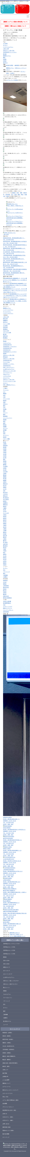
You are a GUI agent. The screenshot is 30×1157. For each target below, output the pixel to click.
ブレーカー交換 (7, 332)
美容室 (4, 419)
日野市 (4, 482)
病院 (4, 411)
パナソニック (6, 571)
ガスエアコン (6, 377)
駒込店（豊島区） (7, 1059)
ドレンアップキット (8, 610)
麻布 (7, 196)
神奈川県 (5, 535)
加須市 (4, 527)
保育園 (4, 430)
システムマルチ (7, 376)
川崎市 (4, 539)
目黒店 (4, 61)
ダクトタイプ (6, 970)
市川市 (4, 556)
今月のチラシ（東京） (8, 1117)
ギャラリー (6, 435)
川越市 (4, 525)
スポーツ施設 (6, 438)
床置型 (5, 990)
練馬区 (4, 464)
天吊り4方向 (6, 963)
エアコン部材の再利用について (17, 936)
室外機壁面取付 (7, 603)
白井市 (4, 561)
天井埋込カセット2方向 (9, 950)
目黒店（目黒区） (7, 1052)
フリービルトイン (7, 372)
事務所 (4, 393)
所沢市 (4, 521)
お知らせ (5, 1113)
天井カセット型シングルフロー (11, 980)
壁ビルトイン (6, 987)
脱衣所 (4, 437)
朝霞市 (4, 523)
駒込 (22, 194)
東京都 (4, 54)
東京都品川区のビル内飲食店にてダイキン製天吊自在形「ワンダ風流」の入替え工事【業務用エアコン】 (15, 301)
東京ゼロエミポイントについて (10, 1090)
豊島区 (4, 475)
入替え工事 (6, 48)
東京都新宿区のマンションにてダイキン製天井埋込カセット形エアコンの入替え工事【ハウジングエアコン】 (15, 295)
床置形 (4, 353)
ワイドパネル (6, 362)
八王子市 (5, 494)
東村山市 (5, 496)
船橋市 (4, 563)
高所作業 (5, 327)
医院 (4, 414)
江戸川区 (5, 471)
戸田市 (4, 514)
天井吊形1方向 (7, 350)
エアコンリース (6, 1086)
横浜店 (4, 594)
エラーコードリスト (8, 1093)
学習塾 (4, 409)
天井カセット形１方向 (8, 355)
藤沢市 (4, 540)
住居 (4, 395)
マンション (6, 390)
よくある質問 (6, 1080)
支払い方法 (5, 1096)
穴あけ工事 (6, 330)
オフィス (5, 428)
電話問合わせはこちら (22, 6)
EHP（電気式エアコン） (9, 384)
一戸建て (5, 388)
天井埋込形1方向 (7, 348)
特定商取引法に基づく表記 (9, 1110)
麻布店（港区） (6, 1066)
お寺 (4, 407)
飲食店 (4, 400)
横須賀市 (5, 545)
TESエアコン (6, 374)
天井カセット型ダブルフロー (10, 984)
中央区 (4, 463)
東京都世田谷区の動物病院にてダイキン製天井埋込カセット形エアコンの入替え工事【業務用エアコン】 (15, 285)
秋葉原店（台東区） (8, 1032)
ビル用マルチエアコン (8, 369)
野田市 (4, 557)
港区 (4, 459)
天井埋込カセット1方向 (9, 953)
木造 (4, 604)
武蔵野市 (5, 503)
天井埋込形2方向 (7, 360)
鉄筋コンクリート (7, 608)
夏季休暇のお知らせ (15, 932)
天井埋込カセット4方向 (9, 947)
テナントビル (6, 398)
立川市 (4, 489)
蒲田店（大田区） (7, 1042)
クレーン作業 (6, 323)
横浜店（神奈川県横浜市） (9, 1056)
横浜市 (4, 537)
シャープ (5, 1024)
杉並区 (4, 449)
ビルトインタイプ (7, 974)
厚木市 (4, 547)
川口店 (4, 582)
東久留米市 (6, 497)
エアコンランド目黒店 (12, 80)
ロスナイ (5, 383)
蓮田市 (4, 532)
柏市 (4, 552)
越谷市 (4, 520)
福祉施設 (5, 416)
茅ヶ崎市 (5, 542)
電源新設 (5, 329)
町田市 (4, 501)
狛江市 (4, 485)
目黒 (15, 194)
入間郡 (4, 530)
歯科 (4, 57)
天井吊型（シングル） (8, 363)
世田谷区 (5, 445)
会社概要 (5, 1103)
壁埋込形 (5, 357)
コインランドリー (7, 418)
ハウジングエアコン (8, 313)
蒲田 (21, 192)
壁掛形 (4, 341)
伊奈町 (4, 534)
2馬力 (7, 73)
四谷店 (4, 589)
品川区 (4, 457)
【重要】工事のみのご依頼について (15, 26)
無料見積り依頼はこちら (8, 6)
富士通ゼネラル (7, 1021)
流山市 (4, 559)
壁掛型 (5, 957)
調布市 (4, 506)
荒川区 (4, 478)
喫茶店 (4, 424)
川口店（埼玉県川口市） (9, 1046)
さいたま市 (6, 513)
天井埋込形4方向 (7, 344)
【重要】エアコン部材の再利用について (15, 22)
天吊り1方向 (6, 960)
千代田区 (5, 466)
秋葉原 (14, 192)
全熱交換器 (6, 611)
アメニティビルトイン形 (9, 381)
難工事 (4, 334)
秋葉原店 (5, 580)
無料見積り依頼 (6, 1127)
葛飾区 (4, 476)
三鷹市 (4, 508)
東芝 (4, 573)
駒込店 (4, 590)
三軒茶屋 (7, 194)
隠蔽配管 (5, 320)
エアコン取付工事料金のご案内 (10, 1100)
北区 (4, 490)
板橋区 (4, 480)
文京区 (4, 454)
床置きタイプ (6, 967)
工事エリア (5, 1069)
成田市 (4, 554)
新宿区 (4, 447)
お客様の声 (5, 1076)
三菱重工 (5, 577)
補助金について (6, 1083)
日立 (4, 570)
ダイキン (5, 45)
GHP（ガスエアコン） (9, 367)
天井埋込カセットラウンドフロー (11, 943)
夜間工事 (5, 336)
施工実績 (5, 1073)
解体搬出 (5, 337)
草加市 (4, 516)
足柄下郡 (5, 544)
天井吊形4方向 (7, 365)
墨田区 (4, 461)
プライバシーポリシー (8, 1107)
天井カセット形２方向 (8, 379)
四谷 (18, 192)
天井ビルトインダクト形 (9, 370)
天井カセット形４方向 (8, 50)
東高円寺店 (6, 587)
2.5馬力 (12, 73)
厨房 (4, 421)
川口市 (4, 511)
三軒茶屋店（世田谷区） (9, 1049)
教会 (4, 431)
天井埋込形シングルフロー (10, 346)
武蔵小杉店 (6, 596)
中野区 (4, 452)
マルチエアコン (7, 343)
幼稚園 (4, 426)
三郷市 (4, 528)
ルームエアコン (7, 311)
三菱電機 (5, 575)
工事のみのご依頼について (16, 934)
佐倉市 (4, 564)
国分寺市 (5, 492)
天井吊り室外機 (7, 601)
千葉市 (4, 550)
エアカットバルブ (7, 606)
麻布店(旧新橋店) (7, 597)
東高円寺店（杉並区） (8, 1039)
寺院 (4, 433)
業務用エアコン (7, 55)
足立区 (4, 470)
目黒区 (4, 59)
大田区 (4, 443)
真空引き (5, 62)
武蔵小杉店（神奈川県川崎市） (10, 1063)
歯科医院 (17, 65)
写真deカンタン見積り (8, 1130)
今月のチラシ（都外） (8, 1120)
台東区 (4, 450)
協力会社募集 (6, 1134)
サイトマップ (6, 1137)
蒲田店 (4, 584)
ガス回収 (5, 43)
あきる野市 (6, 499)
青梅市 (4, 487)
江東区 (4, 473)
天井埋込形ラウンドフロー (10, 52)
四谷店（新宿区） (7, 1036)
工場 (4, 397)
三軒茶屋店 (6, 585)
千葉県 (4, 549)
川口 (12, 194)
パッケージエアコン (8, 47)
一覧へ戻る (6, 234)
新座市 (4, 518)
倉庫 (4, 423)
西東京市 (5, 483)
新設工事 (5, 318)
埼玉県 (4, 509)
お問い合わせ (6, 1123)
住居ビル (5, 404)
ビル (4, 391)
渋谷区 (4, 455)
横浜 (19, 194)
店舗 (4, 402)
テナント (5, 412)
